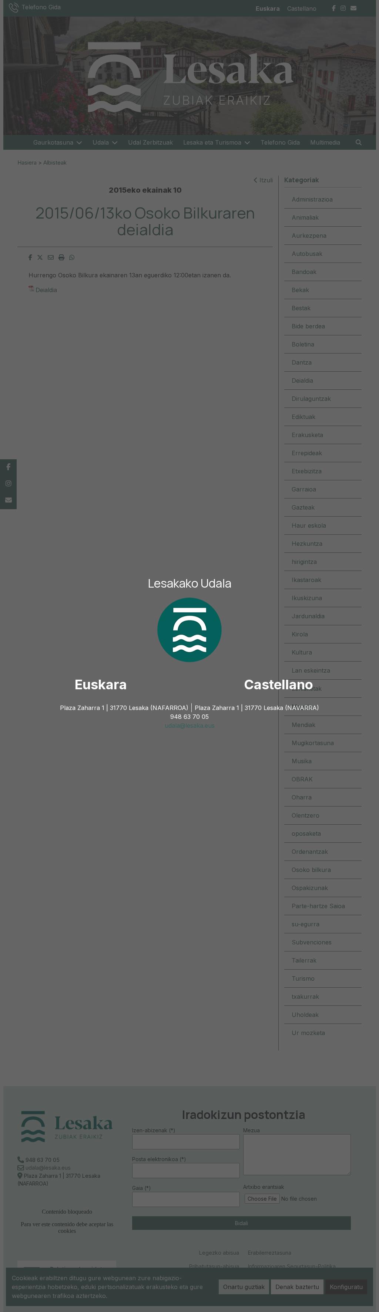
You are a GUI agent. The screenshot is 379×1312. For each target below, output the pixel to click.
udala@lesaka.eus (190, 725)
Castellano (278, 684)
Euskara (101, 684)
